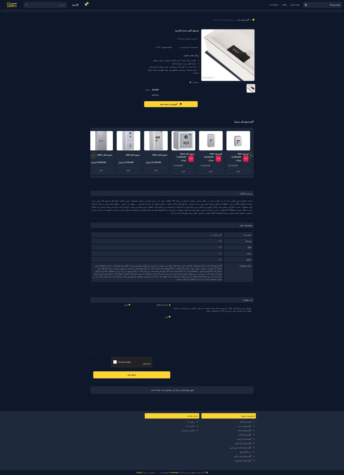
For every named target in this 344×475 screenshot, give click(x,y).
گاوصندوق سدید (243, 20)
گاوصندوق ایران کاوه (243, 443)
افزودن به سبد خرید (168, 104)
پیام (166, 317)
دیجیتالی (196, 82)
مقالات (284, 5)
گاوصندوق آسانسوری (243, 461)
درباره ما (191, 422)
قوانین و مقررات (188, 430)
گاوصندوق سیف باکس (242, 456)
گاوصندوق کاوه (245, 422)
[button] (93, 155)
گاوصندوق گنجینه (244, 435)
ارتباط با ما (274, 5)
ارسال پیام (132, 375)
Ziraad (139, 473)
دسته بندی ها (335, 5)
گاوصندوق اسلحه (244, 430)
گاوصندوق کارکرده (244, 439)
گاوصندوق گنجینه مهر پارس (240, 448)
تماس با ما (191, 426)
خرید (238, 171)
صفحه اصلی (295, 5)
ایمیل (126, 305)
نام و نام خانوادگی (162, 305)
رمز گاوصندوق (245, 452)
